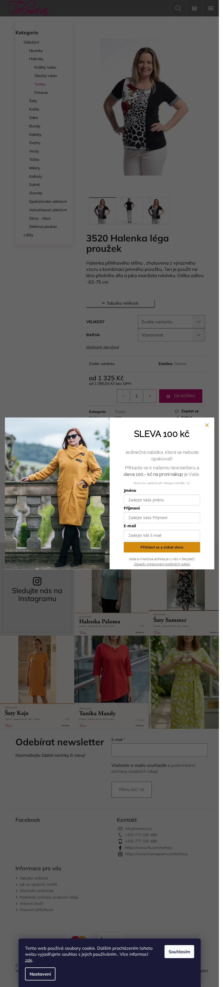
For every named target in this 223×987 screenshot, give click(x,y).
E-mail (130, 525)
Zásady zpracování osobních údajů (162, 564)
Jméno (130, 490)
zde (28, 960)
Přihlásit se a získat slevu (162, 547)
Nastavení (40, 974)
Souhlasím (179, 951)
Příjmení (132, 508)
